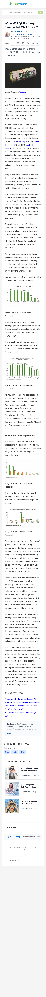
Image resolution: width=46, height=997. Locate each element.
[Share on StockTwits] (18, 43)
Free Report (22, 141)
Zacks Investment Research (23, 34)
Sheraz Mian (19, 32)
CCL (28, 145)
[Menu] (4, 4)
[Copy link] (38, 43)
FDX (13, 141)
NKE (37, 141)
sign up (17, 836)
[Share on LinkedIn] (23, 43)
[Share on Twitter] (13, 43)
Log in (8, 836)
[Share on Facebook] (28, 43)
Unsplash (22, 92)
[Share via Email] (33, 43)
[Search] (40, 12)
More (9, 733)
